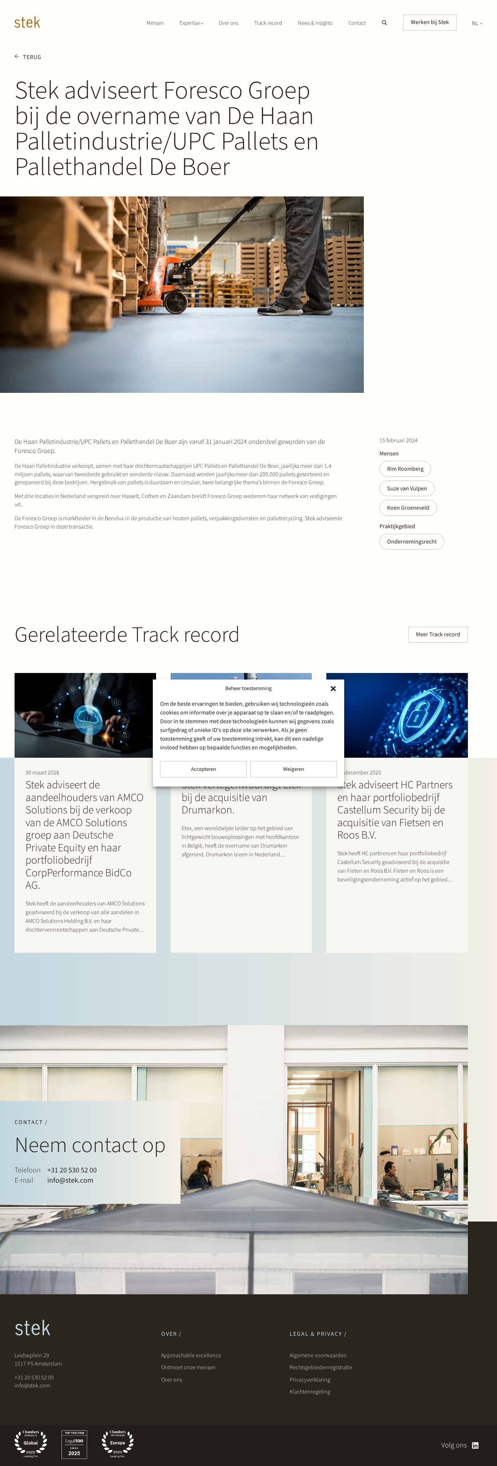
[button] (333, 688)
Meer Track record (438, 634)
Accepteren (203, 769)
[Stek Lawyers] (27, 23)
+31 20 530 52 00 (72, 1170)
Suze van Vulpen (407, 489)
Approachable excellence (191, 1355)
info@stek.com (70, 1180)
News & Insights (315, 23)
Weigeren (293, 769)
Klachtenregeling (310, 1392)
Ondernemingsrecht (412, 542)
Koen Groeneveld (408, 508)
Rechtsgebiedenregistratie (321, 1367)
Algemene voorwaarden (318, 1355)
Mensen (155, 23)
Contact (357, 23)
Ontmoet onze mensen (188, 1367)
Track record (268, 23)
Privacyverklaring (310, 1380)
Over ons (228, 23)
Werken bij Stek (430, 22)
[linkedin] (475, 1445)
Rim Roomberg (405, 469)
